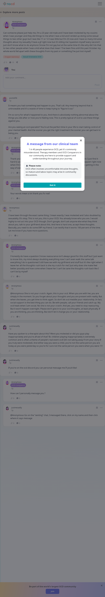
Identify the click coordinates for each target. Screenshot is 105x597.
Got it (52, 185)
